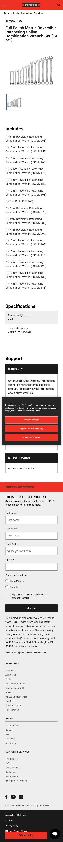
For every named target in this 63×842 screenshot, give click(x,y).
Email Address (12, 544)
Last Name (11, 528)
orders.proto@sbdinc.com (20, 638)
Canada (14, 587)
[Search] (59, 5)
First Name (11, 513)
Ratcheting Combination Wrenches (27, 13)
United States (17, 581)
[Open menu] (5, 5)
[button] (6, 797)
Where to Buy (26, 835)
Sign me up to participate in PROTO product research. (30, 596)
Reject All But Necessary (31, 428)
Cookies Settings (31, 420)
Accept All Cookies (31, 437)
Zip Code (9, 559)
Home (4, 13)
